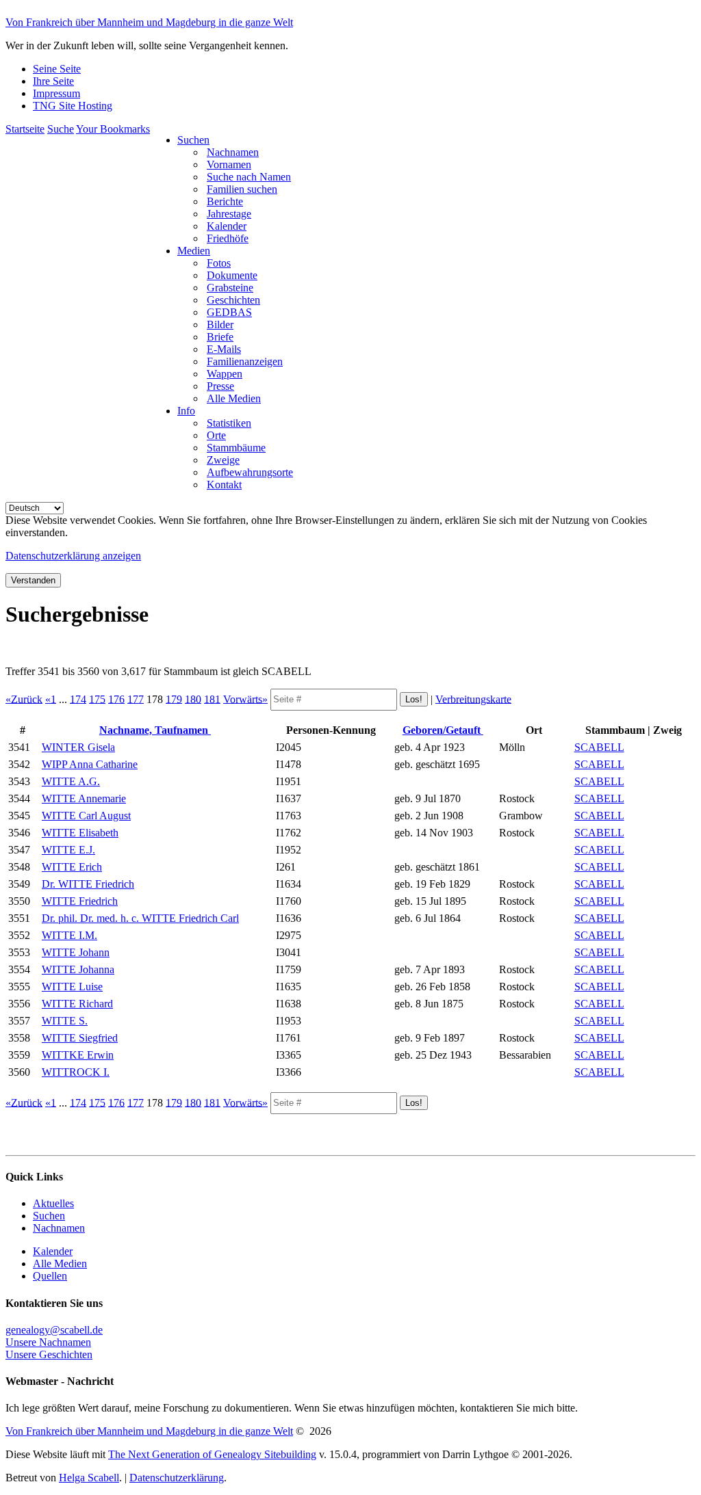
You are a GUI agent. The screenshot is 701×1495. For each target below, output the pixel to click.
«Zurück (23, 698)
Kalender (53, 1251)
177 (135, 698)
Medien (193, 250)
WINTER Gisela (78, 747)
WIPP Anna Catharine (90, 764)
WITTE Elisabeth (80, 832)
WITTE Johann (76, 952)
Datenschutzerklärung (176, 1477)
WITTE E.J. (68, 850)
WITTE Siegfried (80, 1038)
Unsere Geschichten (48, 1354)
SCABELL (599, 747)
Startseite (24, 129)
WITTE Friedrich (80, 901)
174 (78, 698)
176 (116, 698)
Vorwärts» (245, 698)
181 (212, 698)
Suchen (193, 140)
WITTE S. (65, 1021)
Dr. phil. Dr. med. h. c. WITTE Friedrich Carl (140, 918)
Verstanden (33, 580)
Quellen (50, 1276)
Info (186, 410)
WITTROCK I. (76, 1072)
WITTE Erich (72, 867)
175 (97, 698)
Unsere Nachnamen (48, 1342)
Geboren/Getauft (443, 730)
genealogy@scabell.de (54, 1330)
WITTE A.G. (71, 781)
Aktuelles (53, 1203)
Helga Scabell (89, 1477)
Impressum (56, 93)
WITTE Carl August (86, 815)
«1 (50, 698)
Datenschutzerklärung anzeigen (73, 555)
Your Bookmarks (113, 129)
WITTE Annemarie (84, 798)
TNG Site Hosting (72, 105)
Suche (60, 129)
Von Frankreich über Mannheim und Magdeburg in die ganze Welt (149, 22)
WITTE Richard (77, 1003)
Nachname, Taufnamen (155, 730)
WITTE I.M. (69, 935)
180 (193, 698)
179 (174, 698)
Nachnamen (59, 1228)
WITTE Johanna (78, 969)
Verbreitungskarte (473, 698)
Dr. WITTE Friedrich (88, 884)
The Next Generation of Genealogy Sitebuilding (212, 1454)
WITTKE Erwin (78, 1055)
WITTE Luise (72, 986)
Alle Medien (60, 1263)
